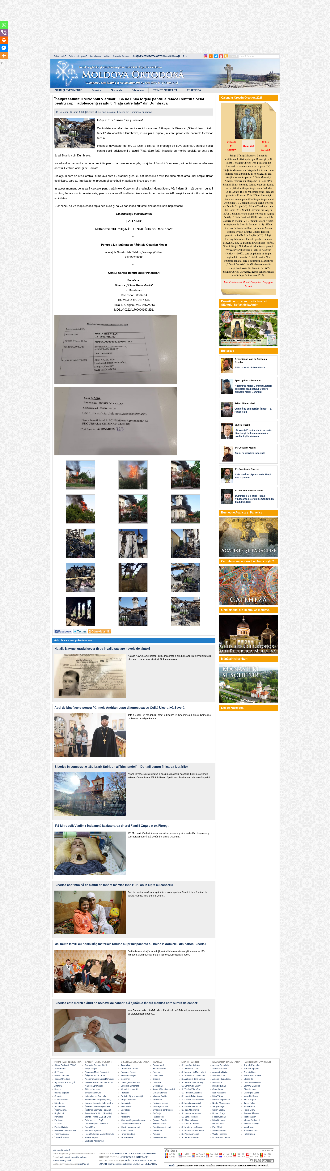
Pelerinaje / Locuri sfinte (65, 1130)
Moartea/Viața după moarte (133, 1120)
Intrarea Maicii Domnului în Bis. (99, 1082)
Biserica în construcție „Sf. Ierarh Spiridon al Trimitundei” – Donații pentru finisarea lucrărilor (121, 766)
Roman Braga (218, 1113)
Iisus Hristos (60, 1068)
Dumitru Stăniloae (252, 1086)
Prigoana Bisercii (128, 1072)
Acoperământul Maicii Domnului (99, 1079)
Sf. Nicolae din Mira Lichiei (193, 1072)
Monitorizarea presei (130, 1127)
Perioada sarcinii (160, 1103)
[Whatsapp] (4, 25)
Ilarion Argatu (250, 1099)
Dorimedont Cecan (221, 1137)
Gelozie (156, 1079)
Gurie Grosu (218, 1089)
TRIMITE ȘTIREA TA (165, 90)
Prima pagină (60, 56)
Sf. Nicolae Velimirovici (191, 1106)
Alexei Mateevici (219, 1068)
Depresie (157, 1082)
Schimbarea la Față (94, 1120)
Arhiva (107, 56)
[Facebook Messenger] (4, 48)
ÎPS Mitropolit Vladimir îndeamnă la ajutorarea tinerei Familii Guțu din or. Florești (111, 825)
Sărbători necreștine (94, 1141)
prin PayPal (83, 1164)
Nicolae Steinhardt (252, 1120)
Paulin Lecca (218, 1123)
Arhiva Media (127, 1137)
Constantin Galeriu (252, 1082)
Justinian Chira (250, 1130)
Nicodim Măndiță (251, 1123)
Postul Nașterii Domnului (96, 1123)
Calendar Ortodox (121, 56)
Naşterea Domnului (94, 1086)
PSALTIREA (194, 90)
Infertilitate (157, 1130)
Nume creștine (61, 1099)
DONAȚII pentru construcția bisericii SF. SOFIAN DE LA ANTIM (128, 1164)
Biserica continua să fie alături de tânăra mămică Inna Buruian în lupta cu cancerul (113, 885)
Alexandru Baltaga (220, 1072)
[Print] (4, 40)
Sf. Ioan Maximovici (190, 1110)
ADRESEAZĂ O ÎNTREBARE (134, 1157)
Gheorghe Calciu (251, 1093)
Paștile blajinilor (61, 1127)
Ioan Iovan (248, 1127)
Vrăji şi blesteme (128, 1099)
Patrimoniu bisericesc (131, 1123)
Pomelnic (58, 1117)
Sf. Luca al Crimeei (190, 1123)
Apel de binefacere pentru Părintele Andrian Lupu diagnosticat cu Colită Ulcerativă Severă (119, 707)
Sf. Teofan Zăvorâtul (190, 1089)
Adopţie (156, 1134)
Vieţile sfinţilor (91, 1068)
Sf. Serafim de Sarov (191, 1086)
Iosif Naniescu (219, 1093)
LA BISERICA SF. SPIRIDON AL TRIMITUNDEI (134, 1153)
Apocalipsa (126, 1065)
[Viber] (4, 32)
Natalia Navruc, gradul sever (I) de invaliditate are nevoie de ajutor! (102, 648)
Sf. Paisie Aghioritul (190, 1134)
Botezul (57, 1089)
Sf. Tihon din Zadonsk (191, 1093)
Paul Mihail (217, 1127)
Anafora (58, 1086)
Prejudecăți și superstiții (132, 1096)
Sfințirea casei (159, 1123)
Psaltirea (58, 1120)
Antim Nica (217, 1082)
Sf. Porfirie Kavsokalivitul (192, 1130)
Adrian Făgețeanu (252, 1068)
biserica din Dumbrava (129, 112)
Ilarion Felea (249, 1103)
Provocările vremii (129, 1068)
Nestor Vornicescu (221, 1103)
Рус (185, 56)
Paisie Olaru (249, 1110)
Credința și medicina (130, 1082)
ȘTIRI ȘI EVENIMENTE (68, 90)
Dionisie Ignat (250, 1089)
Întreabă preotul (61, 1137)
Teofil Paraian (250, 1117)
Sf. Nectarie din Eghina (191, 1127)
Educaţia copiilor (160, 1106)
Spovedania (59, 1106)
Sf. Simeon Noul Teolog (192, 1082)
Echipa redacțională (78, 56)
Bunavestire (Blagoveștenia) (98, 1099)
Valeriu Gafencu (219, 1130)
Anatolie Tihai (218, 1075)
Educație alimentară (130, 1086)
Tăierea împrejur (92, 1089)
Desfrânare (158, 1086)
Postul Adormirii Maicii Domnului (99, 1134)
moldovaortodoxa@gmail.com (73, 1157)
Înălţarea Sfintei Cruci (95, 1075)
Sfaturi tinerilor (159, 1068)
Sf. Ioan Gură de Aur (190, 1065)
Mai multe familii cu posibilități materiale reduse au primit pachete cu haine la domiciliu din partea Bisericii (130, 944)
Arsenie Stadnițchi (220, 1065)
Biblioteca (138, 90)
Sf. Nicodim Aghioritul (191, 1103)
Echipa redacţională (62, 1160)
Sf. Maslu (58, 1123)
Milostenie (59, 1103)
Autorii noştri (95, 56)
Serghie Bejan (218, 1106)
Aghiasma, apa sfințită (64, 1082)
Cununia (58, 1096)
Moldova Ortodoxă (61, 1150)
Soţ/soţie (157, 1113)
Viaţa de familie (160, 1096)
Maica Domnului (61, 1075)
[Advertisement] (116, 26)
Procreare (157, 1099)
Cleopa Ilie (248, 1079)
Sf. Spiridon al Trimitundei (193, 1075)
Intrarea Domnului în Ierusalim (99, 1103)
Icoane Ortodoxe (62, 1079)
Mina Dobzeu (218, 1120)
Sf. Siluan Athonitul (189, 1120)
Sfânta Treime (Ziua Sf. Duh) (98, 1117)
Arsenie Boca (250, 1072)
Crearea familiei (160, 1093)
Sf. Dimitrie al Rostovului (192, 1099)
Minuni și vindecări (129, 1089)
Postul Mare (90, 1127)
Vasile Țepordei (219, 1134)
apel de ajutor (109, 112)
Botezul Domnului (93, 1093)
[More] (4, 55)
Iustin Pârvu (249, 1106)
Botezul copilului (61, 1093)
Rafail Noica (249, 1134)
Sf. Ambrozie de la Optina (193, 1079)
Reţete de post (92, 1137)
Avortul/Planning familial (164, 1089)
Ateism (124, 1113)
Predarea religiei (128, 1075)
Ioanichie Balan (251, 1096)
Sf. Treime (59, 1072)
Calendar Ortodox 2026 (96, 1065)
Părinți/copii (158, 1117)
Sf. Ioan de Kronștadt (191, 1113)
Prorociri (125, 1093)
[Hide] (1, 63)
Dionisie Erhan (219, 1086)
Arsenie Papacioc (252, 1065)
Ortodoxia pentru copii (163, 1110)
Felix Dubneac (219, 1117)
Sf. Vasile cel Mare (189, 1068)
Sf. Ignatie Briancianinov (192, 1096)
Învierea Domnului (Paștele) (98, 1106)
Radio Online (127, 1130)
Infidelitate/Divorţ (160, 1137)
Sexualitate (126, 1103)
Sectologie (125, 1110)
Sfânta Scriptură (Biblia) (65, 1065)
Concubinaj (158, 1075)
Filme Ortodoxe (128, 1134)
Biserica (96, 90)
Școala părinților (160, 1120)
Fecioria (156, 1072)
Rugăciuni (59, 1113)
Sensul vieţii (158, 1065)
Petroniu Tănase (251, 1113)
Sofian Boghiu (218, 1110)
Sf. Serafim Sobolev (190, 1137)
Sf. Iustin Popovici (189, 1117)
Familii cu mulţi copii (162, 1127)
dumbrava (147, 112)
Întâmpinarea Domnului (95, 1096)
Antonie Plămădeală (221, 1079)
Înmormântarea (61, 1134)
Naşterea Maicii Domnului (96, 1072)
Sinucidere (126, 1106)
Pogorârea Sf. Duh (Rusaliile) (98, 1113)
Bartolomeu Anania (252, 1075)
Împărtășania (60, 1110)
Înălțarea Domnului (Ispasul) (98, 1110)
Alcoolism (125, 1117)
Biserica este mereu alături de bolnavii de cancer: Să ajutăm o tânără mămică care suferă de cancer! (126, 1003)
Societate (116, 90)
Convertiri (125, 1079)
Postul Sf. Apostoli (93, 1130)
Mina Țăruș (217, 1096)
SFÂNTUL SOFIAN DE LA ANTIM (140, 1160)
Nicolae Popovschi (221, 1099)
